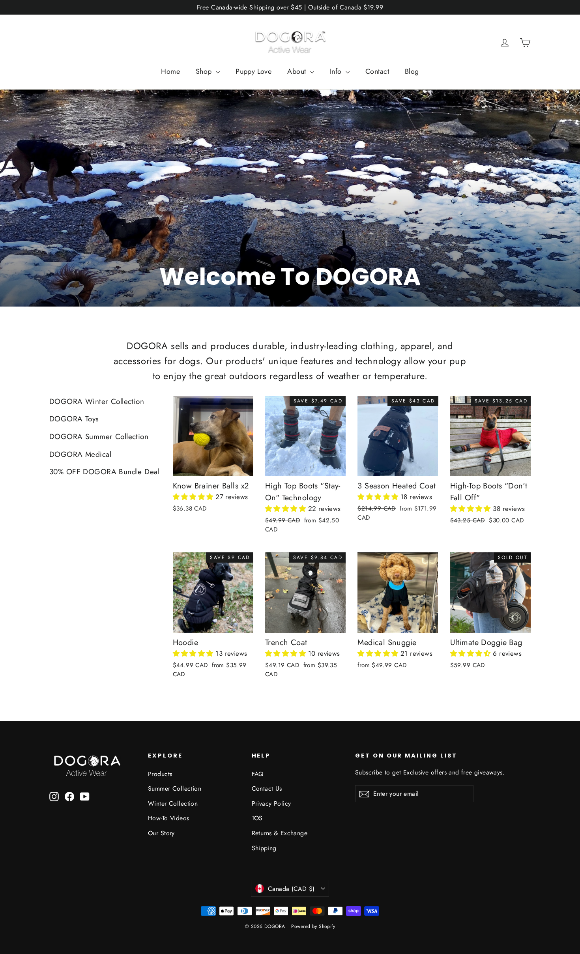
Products (160, 773)
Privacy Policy (271, 803)
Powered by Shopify (313, 926)
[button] (194, 496)
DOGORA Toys (74, 418)
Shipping (264, 848)
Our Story (161, 833)
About (297, 71)
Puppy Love (253, 71)
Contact (377, 71)
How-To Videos (168, 818)
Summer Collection (174, 788)
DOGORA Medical (80, 454)
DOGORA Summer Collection (98, 436)
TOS (257, 818)
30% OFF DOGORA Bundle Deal (104, 471)
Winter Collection (173, 803)
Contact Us (267, 788)
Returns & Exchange (280, 833)
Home (170, 71)
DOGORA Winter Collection (96, 401)
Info (337, 71)
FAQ (258, 773)
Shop (205, 71)
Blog (412, 71)
